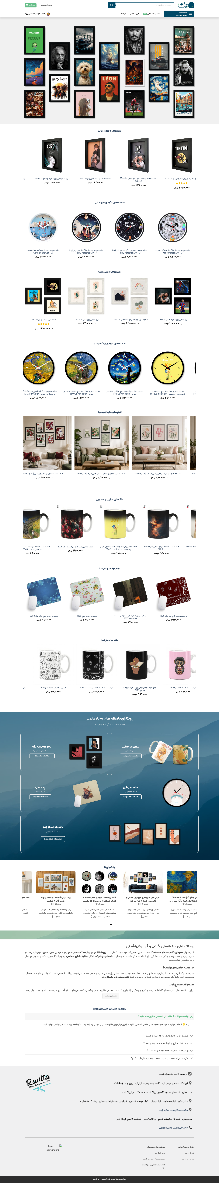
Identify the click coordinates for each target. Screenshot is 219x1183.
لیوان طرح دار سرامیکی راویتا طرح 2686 (158, 688)
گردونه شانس (134, 14)
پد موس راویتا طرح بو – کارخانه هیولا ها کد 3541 (61, 617)
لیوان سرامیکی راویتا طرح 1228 (29, 688)
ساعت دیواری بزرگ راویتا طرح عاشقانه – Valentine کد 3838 (138, 393)
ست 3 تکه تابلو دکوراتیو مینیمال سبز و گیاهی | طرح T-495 (73, 474)
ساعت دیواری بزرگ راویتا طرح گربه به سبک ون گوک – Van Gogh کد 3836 (52, 393)
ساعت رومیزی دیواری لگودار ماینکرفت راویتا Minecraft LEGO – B (104, 252)
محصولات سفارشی (153, 14)
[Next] (24, 165)
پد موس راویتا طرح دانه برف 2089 (190, 616)
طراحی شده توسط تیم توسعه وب (109, 1179)
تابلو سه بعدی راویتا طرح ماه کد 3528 (112, 178)
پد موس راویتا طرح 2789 (104, 616)
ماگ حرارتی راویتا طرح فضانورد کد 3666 (132, 547)
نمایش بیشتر (111, 996)
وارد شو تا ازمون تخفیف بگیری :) (35, 14)
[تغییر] (191, 1016)
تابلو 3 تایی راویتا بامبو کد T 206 (61, 319)
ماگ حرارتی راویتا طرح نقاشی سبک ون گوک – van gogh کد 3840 (176, 548)
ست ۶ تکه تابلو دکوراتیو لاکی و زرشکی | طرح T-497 (189, 474)
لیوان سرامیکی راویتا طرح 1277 (72, 688)
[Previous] (194, 165)
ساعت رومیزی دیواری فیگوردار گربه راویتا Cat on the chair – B (60, 252)
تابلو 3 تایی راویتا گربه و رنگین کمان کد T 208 (104, 319)
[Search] (111, 5)
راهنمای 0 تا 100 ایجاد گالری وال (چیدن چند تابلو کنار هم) (70, 899)
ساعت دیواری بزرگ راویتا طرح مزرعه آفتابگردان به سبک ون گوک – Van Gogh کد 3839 (181, 393)
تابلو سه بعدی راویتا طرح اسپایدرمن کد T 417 (68, 178)
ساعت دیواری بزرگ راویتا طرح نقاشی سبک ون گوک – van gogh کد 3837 (95, 393)
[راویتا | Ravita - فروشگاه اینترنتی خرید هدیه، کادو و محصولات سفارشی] (186, 5)
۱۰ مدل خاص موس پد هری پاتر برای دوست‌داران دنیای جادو (114, 899)
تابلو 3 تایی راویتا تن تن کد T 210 (190, 319)
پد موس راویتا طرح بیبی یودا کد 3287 (147, 616)
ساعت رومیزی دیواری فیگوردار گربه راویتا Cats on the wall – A (190, 252)
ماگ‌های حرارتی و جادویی (109, 500)
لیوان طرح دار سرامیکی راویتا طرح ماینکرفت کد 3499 (115, 689)
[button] (179, 14)
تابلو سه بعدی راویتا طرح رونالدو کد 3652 (155, 178)
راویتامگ (123, 14)
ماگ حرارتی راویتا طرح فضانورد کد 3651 (46, 547)
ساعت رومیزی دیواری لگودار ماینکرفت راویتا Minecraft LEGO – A (147, 252)
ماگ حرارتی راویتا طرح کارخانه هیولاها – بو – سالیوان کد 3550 (89, 548)
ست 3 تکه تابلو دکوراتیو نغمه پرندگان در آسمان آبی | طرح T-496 (131, 475)
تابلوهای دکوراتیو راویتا (110, 412)
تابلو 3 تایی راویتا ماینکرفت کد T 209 (147, 319)
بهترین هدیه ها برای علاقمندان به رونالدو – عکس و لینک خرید (26, 899)
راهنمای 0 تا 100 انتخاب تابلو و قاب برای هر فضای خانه (157, 899)
